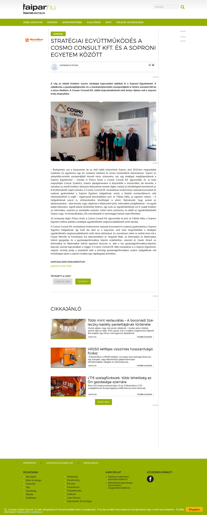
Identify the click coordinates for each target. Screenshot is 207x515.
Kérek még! (103, 402)
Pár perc (71, 483)
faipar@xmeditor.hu (118, 479)
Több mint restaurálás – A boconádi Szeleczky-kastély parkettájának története (121, 322)
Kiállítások (94, 22)
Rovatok (52, 22)
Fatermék (30, 484)
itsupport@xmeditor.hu (119, 488)
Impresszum (29, 463)
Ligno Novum (73, 498)
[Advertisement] (103, 427)
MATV (108, 22)
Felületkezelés (74, 490)
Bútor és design (33, 480)
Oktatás (29, 494)
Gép (28, 487)
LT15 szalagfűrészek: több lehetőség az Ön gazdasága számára (119, 380)
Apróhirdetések (72, 22)
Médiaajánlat (91, 463)
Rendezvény (73, 480)
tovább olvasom (144, 337)
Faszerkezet (73, 487)
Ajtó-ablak (31, 477)
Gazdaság (58, 34)
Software (71, 494)
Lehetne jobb (62, 281)
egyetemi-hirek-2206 (61, 266)
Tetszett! (83, 281)
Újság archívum (33, 22)
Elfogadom (194, 509)
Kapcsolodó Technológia (79, 501)
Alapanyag (72, 476)
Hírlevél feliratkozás (129, 22)
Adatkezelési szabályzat (29, 511)
